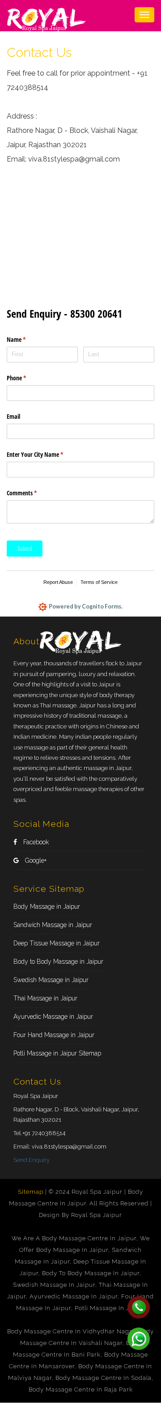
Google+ (35, 860)
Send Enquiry (31, 1160)
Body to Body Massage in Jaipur (58, 961)
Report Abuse (58, 582)
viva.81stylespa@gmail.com (69, 1146)
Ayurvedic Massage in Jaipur (53, 1016)
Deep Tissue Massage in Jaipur (56, 943)
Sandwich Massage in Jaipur (52, 924)
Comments (32, 493)
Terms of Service (99, 582)
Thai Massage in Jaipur (45, 998)
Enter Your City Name (45, 454)
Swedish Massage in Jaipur (51, 979)
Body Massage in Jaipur (46, 906)
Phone (27, 378)
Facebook (35, 842)
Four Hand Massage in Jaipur (53, 1034)
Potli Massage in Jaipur (45, 1053)
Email (13, 416)
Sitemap (90, 1053)
